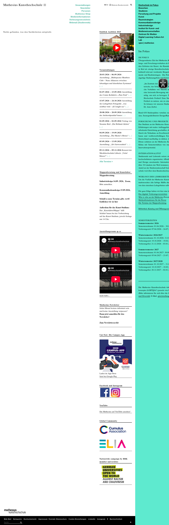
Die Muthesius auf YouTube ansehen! (115, 411)
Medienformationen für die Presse (152, 200)
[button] (20, 522)
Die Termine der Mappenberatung (152, 202)
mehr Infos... (105, 295)
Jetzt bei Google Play (108, 376)
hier (116, 201)
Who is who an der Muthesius (151, 197)
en (107, 4)
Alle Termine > (106, 161)
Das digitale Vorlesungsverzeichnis (153, 194)
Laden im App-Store (108, 373)
